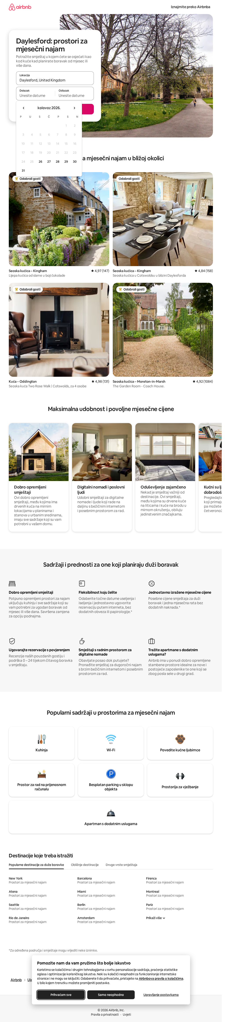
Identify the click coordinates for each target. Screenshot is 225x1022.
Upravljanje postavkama (161, 995)
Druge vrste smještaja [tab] (121, 865)
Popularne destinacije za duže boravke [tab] (36, 865)
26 (40, 162)
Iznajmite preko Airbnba (190, 7)
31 (23, 171)
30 (75, 162)
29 (66, 162)
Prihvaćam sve (60, 995)
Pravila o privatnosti (105, 1015)
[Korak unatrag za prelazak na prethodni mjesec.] (23, 108)
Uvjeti (127, 1015)
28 (57, 162)
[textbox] (35, 95)
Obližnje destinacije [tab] (85, 865)
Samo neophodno (111, 995)
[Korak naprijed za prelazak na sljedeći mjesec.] (74, 108)
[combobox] (55, 80)
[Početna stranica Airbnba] (20, 7)
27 (49, 162)
